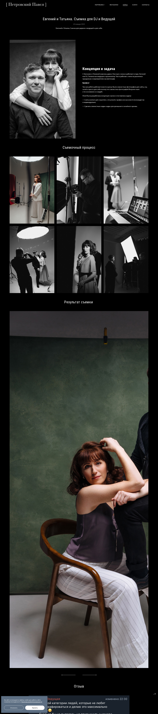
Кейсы (125, 5)
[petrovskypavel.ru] (26, 5)
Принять (35, 708)
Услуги (134, 5)
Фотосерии (114, 5)
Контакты (145, 5)
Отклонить (13, 708)
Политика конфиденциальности (31, 702)
